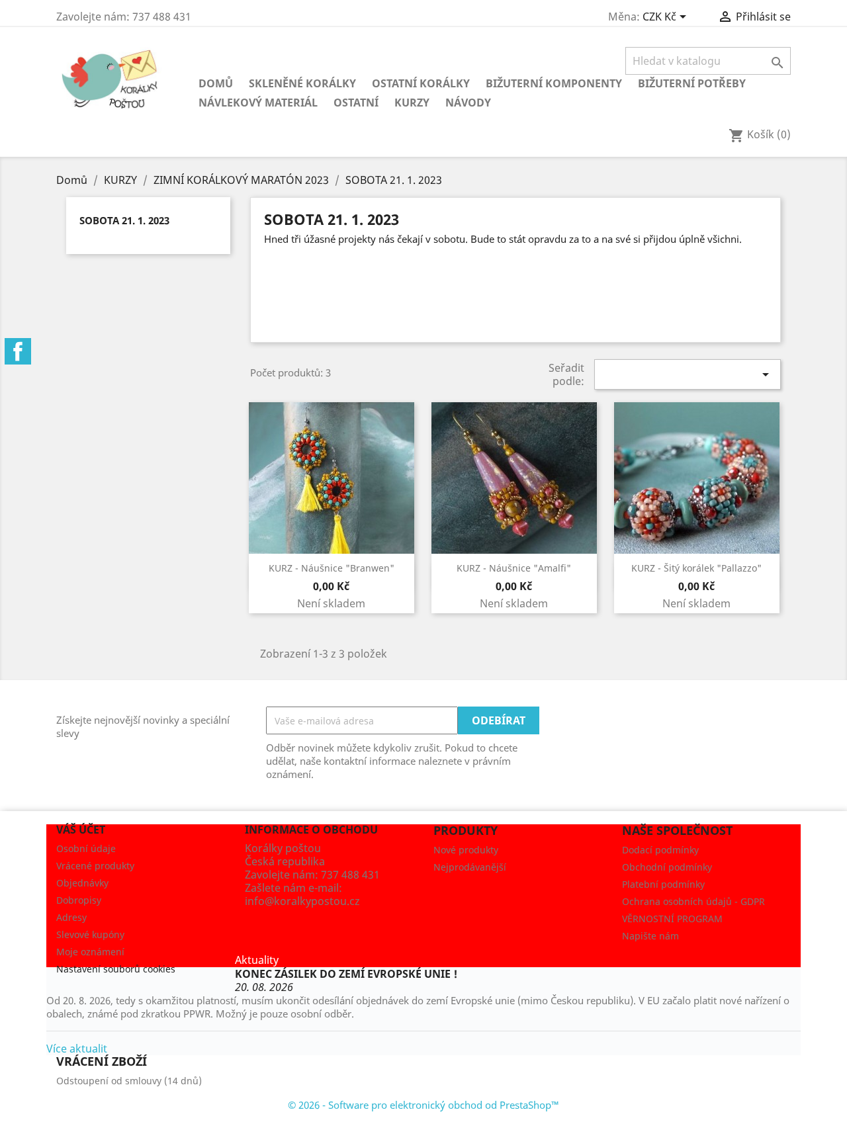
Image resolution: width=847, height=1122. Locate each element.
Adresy (71, 917)
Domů (216, 83)
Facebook (18, 351)
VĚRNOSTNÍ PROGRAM (672, 918)
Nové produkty (465, 849)
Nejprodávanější (469, 867)
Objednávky (82, 883)
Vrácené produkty (95, 865)
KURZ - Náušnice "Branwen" (331, 568)
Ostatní (356, 102)
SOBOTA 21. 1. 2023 (124, 220)
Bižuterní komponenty (554, 83)
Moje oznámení (90, 951)
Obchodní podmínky (667, 867)
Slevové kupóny (90, 934)
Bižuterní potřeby (692, 83)
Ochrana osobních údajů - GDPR (693, 901)
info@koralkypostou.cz (302, 901)
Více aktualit (76, 1048)
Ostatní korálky (421, 83)
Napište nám (650, 935)
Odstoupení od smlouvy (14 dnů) (129, 1080)
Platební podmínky (663, 884)
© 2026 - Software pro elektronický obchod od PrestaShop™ (423, 1104)
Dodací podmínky (660, 849)
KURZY (411, 102)
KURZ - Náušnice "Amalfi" (514, 568)
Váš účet (80, 829)
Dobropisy (78, 900)
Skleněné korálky (302, 83)
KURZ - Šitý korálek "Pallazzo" (696, 568)
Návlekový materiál (258, 102)
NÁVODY (468, 102)
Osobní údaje (86, 848)
